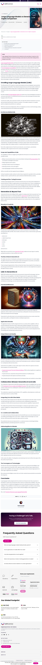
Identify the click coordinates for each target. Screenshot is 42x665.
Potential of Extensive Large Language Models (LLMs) (16, 491)
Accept (35, 663)
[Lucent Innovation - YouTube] (4, 635)
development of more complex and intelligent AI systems (14, 386)
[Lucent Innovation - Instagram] (6, 635)
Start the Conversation (21, 523)
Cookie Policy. (23, 664)
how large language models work (14, 94)
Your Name (22, 582)
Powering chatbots (34, 159)
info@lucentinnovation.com (33, 0)
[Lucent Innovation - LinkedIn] (2, 635)
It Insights (8, 31)
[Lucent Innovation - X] (8, 635)
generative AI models (19, 251)
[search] (38, 4)
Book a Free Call (6, 646)
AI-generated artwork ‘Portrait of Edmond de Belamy (13, 370)
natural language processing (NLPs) (9, 67)
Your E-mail (23, 586)
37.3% (6, 71)
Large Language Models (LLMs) (7, 62)
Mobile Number (33, 586)
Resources (3, 31)
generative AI (24, 195)
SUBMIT (23, 591)
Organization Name (34, 582)
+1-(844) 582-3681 (23, 0)
